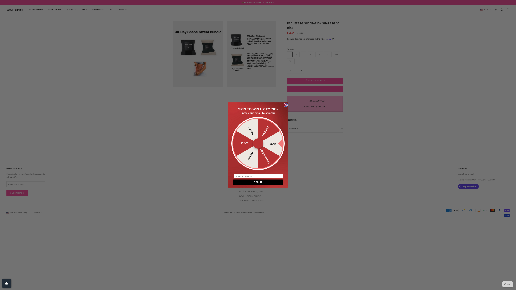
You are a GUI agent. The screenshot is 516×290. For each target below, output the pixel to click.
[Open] (6, 283)
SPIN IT (258, 182)
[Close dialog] (285, 105)
